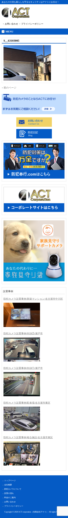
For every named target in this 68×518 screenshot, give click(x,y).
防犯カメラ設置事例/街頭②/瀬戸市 (23, 333)
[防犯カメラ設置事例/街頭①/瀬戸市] (21, 384)
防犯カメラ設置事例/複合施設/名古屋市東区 (28, 437)
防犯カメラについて (12, 489)
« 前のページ (9, 87)
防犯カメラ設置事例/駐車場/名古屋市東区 (26, 402)
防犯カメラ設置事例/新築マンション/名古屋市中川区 (33, 299)
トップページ (10, 480)
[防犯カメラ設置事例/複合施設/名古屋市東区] (21, 453)
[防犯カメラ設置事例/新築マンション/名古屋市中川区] (21, 314)
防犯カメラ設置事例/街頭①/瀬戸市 (23, 368)
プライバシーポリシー (32, 24)
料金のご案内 (10, 497)
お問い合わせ (11, 24)
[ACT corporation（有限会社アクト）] (16, 13)
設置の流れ (9, 493)
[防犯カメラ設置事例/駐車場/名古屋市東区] (21, 418)
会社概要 (8, 485)
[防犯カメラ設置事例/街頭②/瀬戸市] (21, 349)
